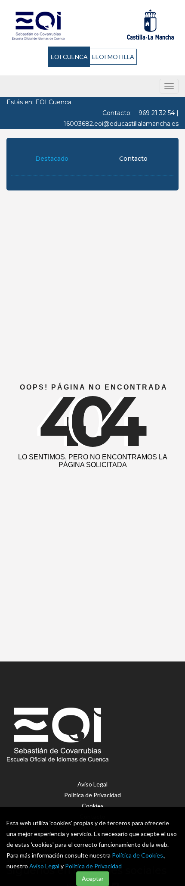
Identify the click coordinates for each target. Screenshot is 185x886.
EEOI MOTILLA (113, 56)
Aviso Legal (44, 866)
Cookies (93, 805)
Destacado (51, 158)
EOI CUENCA (69, 56)
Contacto (133, 158)
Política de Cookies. (138, 855)
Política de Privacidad (93, 866)
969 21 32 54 (157, 113)
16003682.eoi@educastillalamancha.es (121, 124)
